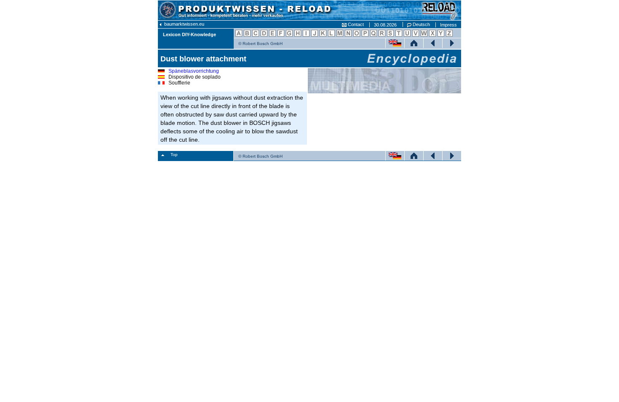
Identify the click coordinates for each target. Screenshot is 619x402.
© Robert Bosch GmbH (260, 43)
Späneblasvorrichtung (193, 71)
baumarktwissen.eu (183, 23)
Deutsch (420, 24)
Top (174, 154)
